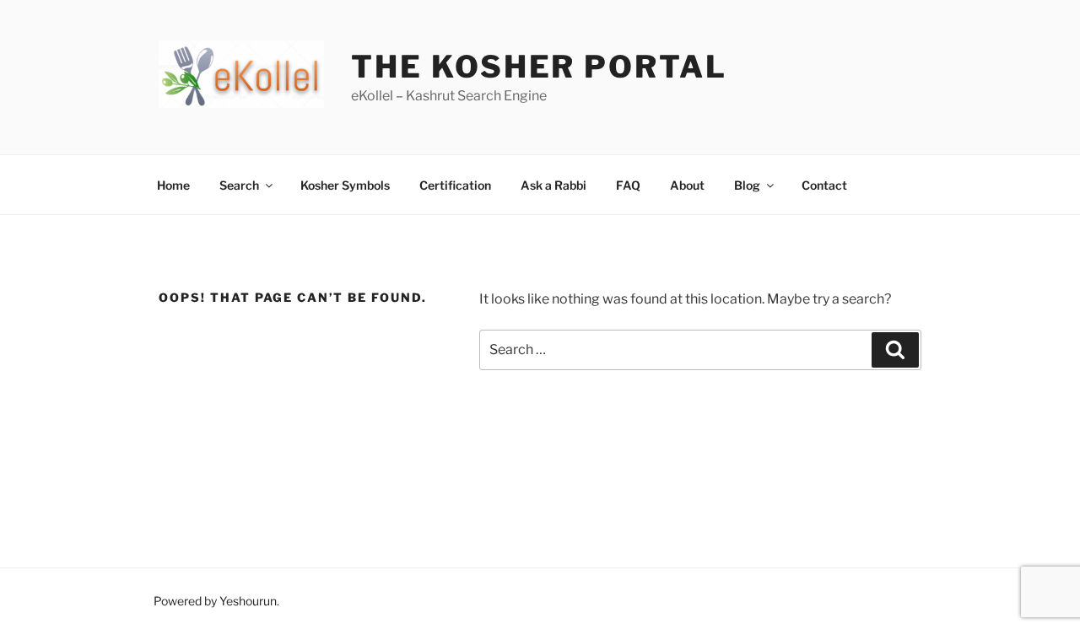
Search (239, 185)
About (687, 185)
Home (173, 185)
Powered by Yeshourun (215, 601)
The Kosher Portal (538, 66)
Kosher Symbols (345, 185)
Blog (747, 185)
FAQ (628, 185)
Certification (455, 185)
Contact (824, 185)
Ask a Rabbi (553, 185)
